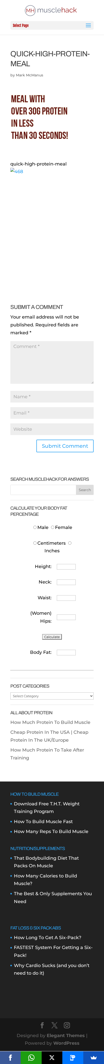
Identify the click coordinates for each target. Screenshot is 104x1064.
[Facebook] (10, 1057)
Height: (43, 566)
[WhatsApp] (31, 1057)
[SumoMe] (93, 1057)
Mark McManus (29, 75)
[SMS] (72, 1057)
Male (43, 527)
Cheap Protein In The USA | (41, 732)
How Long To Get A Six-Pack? (47, 937)
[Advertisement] (52, 228)
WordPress (66, 1043)
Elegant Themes (66, 1035)
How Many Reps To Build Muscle (51, 831)
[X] (52, 1057)
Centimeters (51, 543)
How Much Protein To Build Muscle (50, 722)
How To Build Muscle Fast (43, 821)
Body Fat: (40, 652)
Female (63, 527)
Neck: (45, 582)
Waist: (44, 598)
